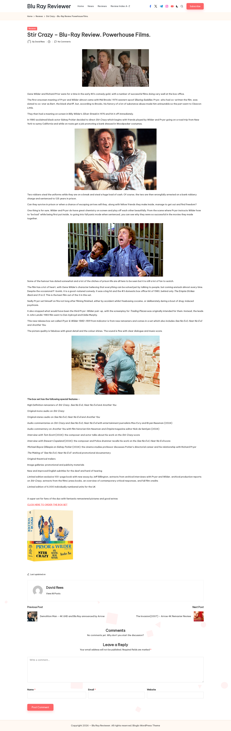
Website (151, 689)
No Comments (64, 41)
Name (31, 689)
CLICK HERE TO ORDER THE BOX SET (47, 504)
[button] (195, 6)
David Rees (54, 587)
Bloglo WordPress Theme (146, 725)
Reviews (32, 28)
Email (92, 689)
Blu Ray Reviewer (49, 6)
